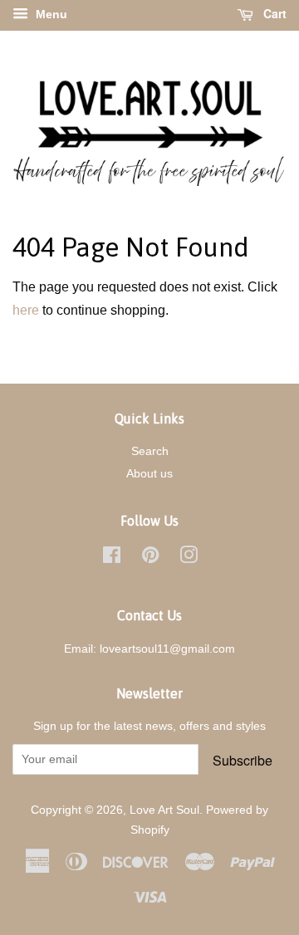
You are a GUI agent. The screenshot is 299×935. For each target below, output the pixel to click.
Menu (49, 14)
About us (149, 473)
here (25, 310)
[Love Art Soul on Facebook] (111, 558)
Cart (273, 13)
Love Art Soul (164, 810)
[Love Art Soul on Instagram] (188, 558)
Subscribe (242, 760)
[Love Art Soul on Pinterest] (150, 558)
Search (150, 451)
